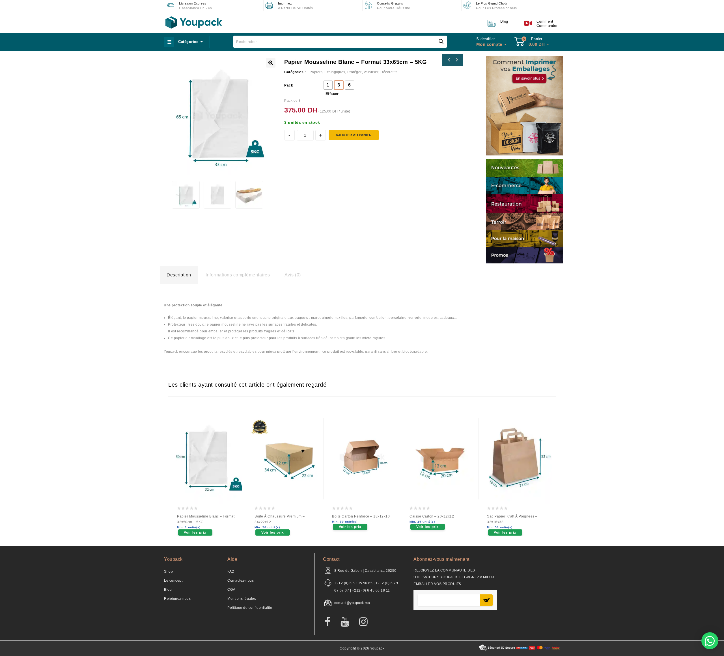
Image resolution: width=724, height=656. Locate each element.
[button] (709, 640)
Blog (168, 590)
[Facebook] (330, 622)
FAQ (230, 571)
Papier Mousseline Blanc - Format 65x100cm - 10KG (449, 60)
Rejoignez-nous (177, 599)
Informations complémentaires (238, 274)
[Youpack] (193, 22)
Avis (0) (293, 274)
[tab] (179, 275)
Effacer (332, 94)
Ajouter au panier (354, 135)
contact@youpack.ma (352, 603)
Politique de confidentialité (249, 608)
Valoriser (371, 72)
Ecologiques (334, 72)
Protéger (354, 72)
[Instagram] (366, 622)
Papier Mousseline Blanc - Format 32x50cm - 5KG (456, 60)
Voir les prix (195, 532)
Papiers (316, 72)
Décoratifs (388, 72)
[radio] (328, 85)
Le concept (173, 581)
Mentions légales (241, 599)
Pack (288, 85)
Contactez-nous (240, 581)
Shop (168, 571)
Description (179, 274)
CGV (231, 590)
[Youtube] (348, 622)
